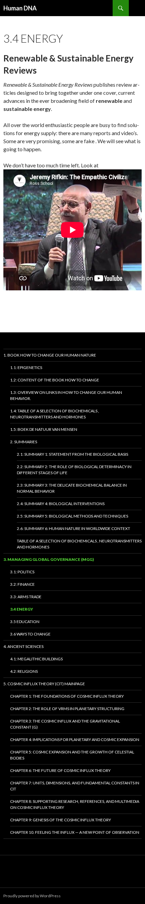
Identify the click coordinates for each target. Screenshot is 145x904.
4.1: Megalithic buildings (36, 658)
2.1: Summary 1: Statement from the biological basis (72, 454)
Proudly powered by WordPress (32, 895)
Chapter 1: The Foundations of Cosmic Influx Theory (67, 696)
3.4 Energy (21, 609)
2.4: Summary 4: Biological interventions (61, 503)
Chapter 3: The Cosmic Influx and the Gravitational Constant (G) (65, 724)
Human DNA (20, 8)
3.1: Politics (22, 571)
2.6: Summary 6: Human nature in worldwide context (73, 528)
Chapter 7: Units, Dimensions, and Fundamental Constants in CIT (74, 785)
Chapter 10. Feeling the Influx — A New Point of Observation (74, 832)
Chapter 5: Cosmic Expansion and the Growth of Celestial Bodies (72, 755)
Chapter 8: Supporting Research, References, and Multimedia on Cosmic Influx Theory (74, 804)
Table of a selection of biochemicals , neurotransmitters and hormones (79, 543)
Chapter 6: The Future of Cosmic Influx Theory (60, 770)
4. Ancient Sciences (23, 646)
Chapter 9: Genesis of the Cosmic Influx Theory (60, 819)
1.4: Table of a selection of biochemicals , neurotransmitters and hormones (54, 413)
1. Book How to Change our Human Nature (49, 355)
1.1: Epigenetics (26, 367)
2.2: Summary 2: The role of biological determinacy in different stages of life (74, 469)
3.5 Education (24, 621)
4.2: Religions (24, 671)
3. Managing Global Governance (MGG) (48, 559)
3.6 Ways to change (30, 633)
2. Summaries (23, 441)
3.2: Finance (22, 584)
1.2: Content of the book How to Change (54, 379)
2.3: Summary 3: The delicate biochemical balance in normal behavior (72, 488)
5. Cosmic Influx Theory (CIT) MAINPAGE (44, 683)
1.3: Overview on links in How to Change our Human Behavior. (66, 395)
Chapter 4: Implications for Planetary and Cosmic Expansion (74, 739)
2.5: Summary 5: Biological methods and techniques (72, 516)
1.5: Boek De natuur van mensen (43, 429)
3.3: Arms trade (25, 596)
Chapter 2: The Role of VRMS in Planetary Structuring (67, 708)
